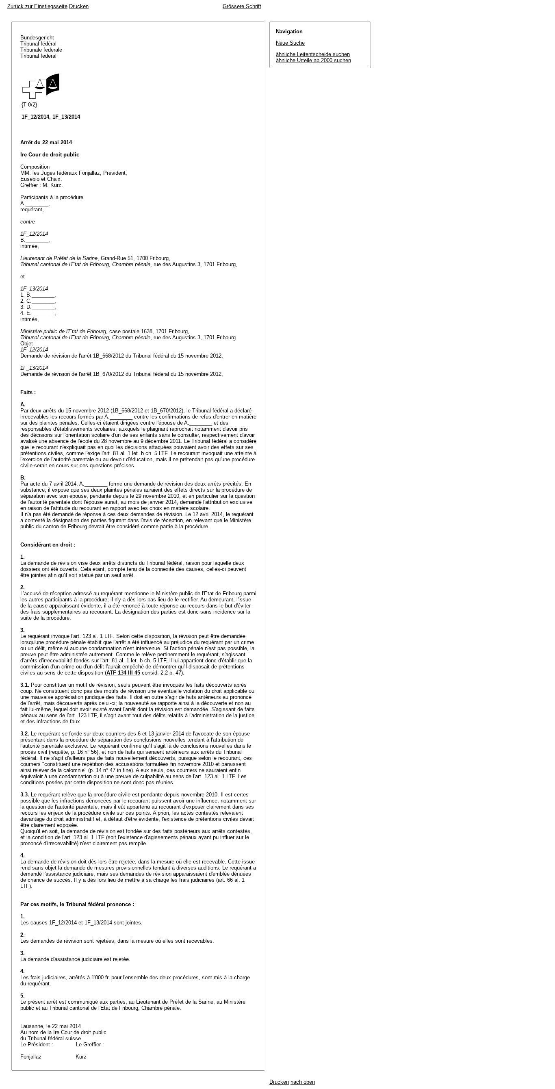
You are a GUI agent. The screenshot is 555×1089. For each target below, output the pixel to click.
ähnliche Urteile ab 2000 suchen (313, 60)
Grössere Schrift (242, 6)
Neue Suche (290, 43)
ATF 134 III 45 (123, 673)
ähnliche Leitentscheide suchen (313, 54)
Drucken (79, 6)
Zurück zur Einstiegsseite (37, 6)
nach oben (303, 1082)
